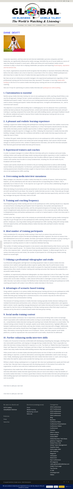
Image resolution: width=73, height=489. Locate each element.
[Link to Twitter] (64, 1)
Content (52, 430)
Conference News (55, 422)
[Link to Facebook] (66, 1)
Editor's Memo (54, 432)
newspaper (53, 455)
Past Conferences (55, 460)
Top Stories (53, 468)
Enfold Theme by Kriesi (26, 482)
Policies (6, 416)
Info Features (54, 451)
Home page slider (55, 449)
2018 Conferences (55, 411)
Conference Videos (56, 426)
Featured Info (54, 434)
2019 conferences (55, 413)
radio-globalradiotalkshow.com (59, 464)
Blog (51, 417)
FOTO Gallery (8, 407)
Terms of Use (6, 422)
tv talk (52, 470)
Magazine (53, 453)
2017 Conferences (55, 409)
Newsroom (53, 458)
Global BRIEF (54, 436)
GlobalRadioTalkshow (10, 409)
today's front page (56, 466)
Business (53, 420)
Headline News (54, 447)
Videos (52, 474)
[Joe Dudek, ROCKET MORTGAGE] (72, 244)
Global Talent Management (58, 445)
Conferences (54, 428)
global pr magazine (56, 441)
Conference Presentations (58, 424)
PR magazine (54, 462)
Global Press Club (55, 443)
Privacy (5, 419)
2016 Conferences (55, 407)
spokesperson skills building (51, 88)
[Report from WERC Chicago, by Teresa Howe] (1, 244)
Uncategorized (54, 472)
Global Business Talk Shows (58, 439)
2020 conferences (55, 415)
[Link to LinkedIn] (68, 1)
